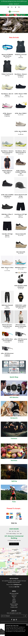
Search (14, 599)
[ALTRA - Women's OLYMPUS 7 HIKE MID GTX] (20, 162)
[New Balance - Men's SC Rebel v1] (7, 85)
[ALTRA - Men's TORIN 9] (20, 105)
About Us (14, 596)
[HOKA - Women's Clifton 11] (7, 261)
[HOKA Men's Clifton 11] (20, 261)
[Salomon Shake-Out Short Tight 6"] (7, 162)
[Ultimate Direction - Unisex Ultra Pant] (7, 316)
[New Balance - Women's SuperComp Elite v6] (7, 143)
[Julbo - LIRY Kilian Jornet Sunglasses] (7, 348)
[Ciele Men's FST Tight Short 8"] (7, 226)
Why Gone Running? (14, 593)
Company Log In (14, 607)
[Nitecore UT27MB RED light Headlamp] (7, 46)
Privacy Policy (14, 605)
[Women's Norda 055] (20, 226)
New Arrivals (14, 37)
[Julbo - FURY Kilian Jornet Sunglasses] (20, 334)
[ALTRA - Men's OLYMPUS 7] (20, 123)
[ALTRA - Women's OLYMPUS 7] (7, 105)
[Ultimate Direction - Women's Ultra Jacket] (20, 316)
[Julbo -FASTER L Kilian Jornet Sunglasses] (7, 334)
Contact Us (14, 595)
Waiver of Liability (14, 604)
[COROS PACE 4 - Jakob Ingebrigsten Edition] (20, 297)
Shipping (14, 601)
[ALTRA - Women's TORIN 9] (20, 85)
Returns (14, 602)
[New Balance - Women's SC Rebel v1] (20, 66)
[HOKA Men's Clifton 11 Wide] (7, 205)
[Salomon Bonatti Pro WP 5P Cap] (20, 185)
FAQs (14, 598)
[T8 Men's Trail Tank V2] (7, 66)
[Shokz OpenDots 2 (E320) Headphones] (20, 277)
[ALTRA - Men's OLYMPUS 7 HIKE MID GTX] (7, 183)
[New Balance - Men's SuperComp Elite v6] (20, 143)
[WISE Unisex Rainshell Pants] (7, 297)
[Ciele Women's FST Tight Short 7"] (20, 206)
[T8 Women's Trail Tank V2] (20, 46)
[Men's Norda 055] (20, 244)
